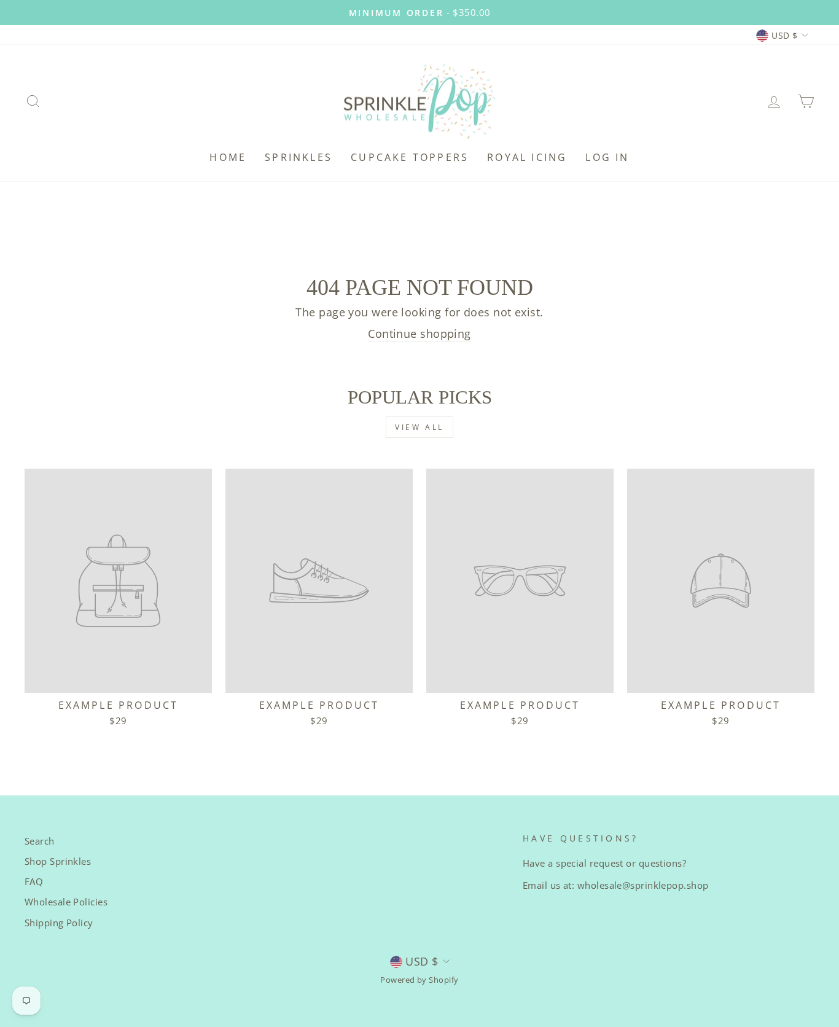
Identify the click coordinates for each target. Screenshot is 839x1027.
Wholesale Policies (66, 902)
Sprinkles (298, 157)
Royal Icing (527, 157)
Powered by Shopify (419, 980)
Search (40, 841)
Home (227, 157)
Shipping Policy (59, 922)
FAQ (34, 881)
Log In (607, 157)
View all (419, 427)
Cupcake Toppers (410, 157)
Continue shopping (419, 333)
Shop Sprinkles (58, 861)
